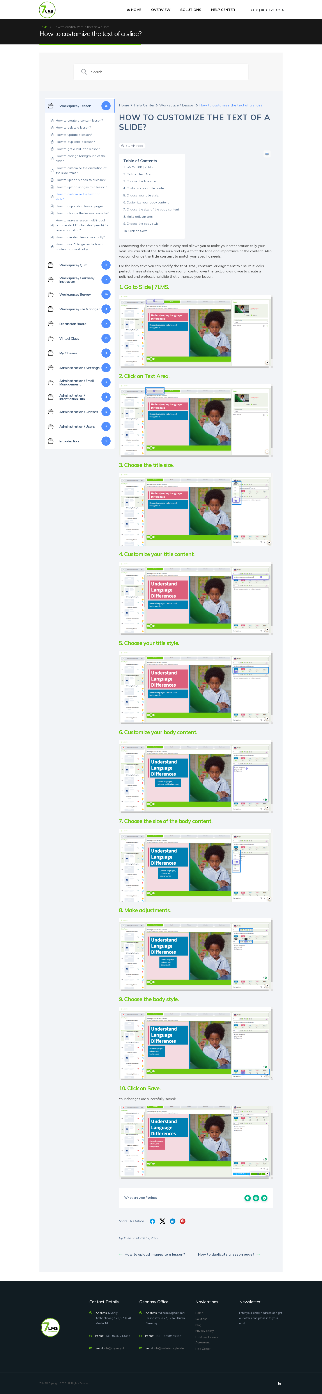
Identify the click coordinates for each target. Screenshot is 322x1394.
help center (223, 9)
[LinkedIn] (279, 1383)
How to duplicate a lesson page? (226, 1254)
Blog (198, 1325)
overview (160, 9)
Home (136, 9)
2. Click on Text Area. (138, 174)
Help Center (144, 105)
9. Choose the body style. (141, 224)
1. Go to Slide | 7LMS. (138, 167)
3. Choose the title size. (139, 181)
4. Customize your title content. (145, 188)
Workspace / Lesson (176, 105)
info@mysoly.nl (114, 1348)
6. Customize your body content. (146, 202)
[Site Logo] (47, 10)
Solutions (190, 9)
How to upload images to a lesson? (155, 1254)
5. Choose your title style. (141, 195)
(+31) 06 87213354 (267, 10)
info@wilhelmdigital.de (169, 1348)
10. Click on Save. (135, 231)
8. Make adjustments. (138, 217)
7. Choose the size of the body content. (151, 209)
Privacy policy (204, 1330)
